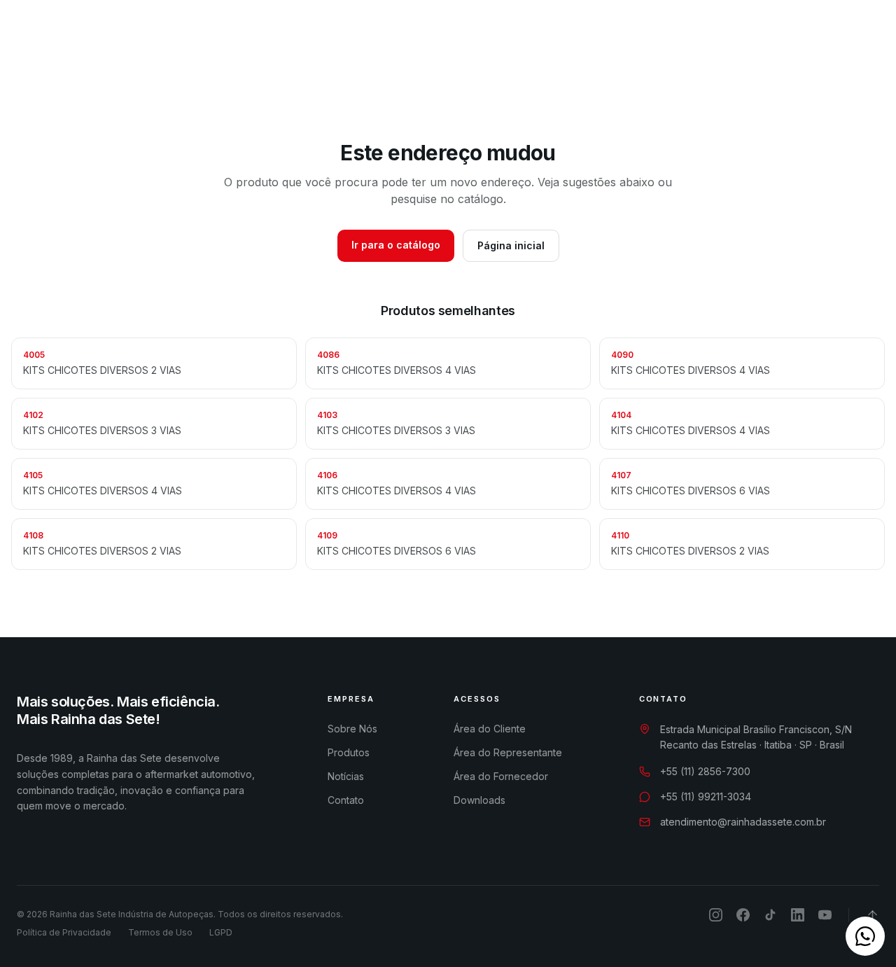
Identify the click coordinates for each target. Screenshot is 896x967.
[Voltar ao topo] (872, 914)
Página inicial (511, 245)
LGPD (220, 932)
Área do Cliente (490, 729)
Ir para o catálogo (395, 245)
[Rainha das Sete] (111, 36)
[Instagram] (829, 36)
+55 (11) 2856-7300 (705, 771)
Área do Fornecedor (501, 776)
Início (209, 37)
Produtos (353, 37)
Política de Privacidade (64, 932)
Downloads (444, 37)
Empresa (269, 37)
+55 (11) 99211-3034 (705, 796)
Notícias (519, 37)
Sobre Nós (352, 729)
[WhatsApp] (805, 36)
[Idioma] (771, 37)
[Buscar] (735, 36)
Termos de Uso (160, 932)
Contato (586, 37)
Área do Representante (508, 752)
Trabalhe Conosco (669, 36)
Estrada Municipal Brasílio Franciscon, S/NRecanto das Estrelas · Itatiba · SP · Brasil (756, 737)
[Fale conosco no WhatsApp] (865, 936)
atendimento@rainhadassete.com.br (743, 822)
